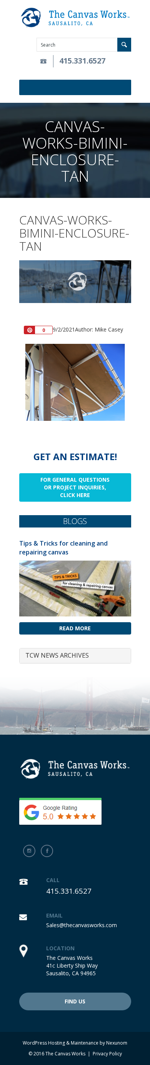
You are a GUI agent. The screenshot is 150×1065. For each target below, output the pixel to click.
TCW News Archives (57, 655)
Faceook (47, 851)
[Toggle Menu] (126, 87)
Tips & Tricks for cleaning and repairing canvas (63, 547)
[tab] (75, 655)
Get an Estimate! (75, 456)
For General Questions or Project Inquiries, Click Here (75, 487)
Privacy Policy (107, 1053)
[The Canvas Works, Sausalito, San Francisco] (75, 18)
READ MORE (75, 628)
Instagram (29, 851)
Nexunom (116, 1043)
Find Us (75, 1001)
